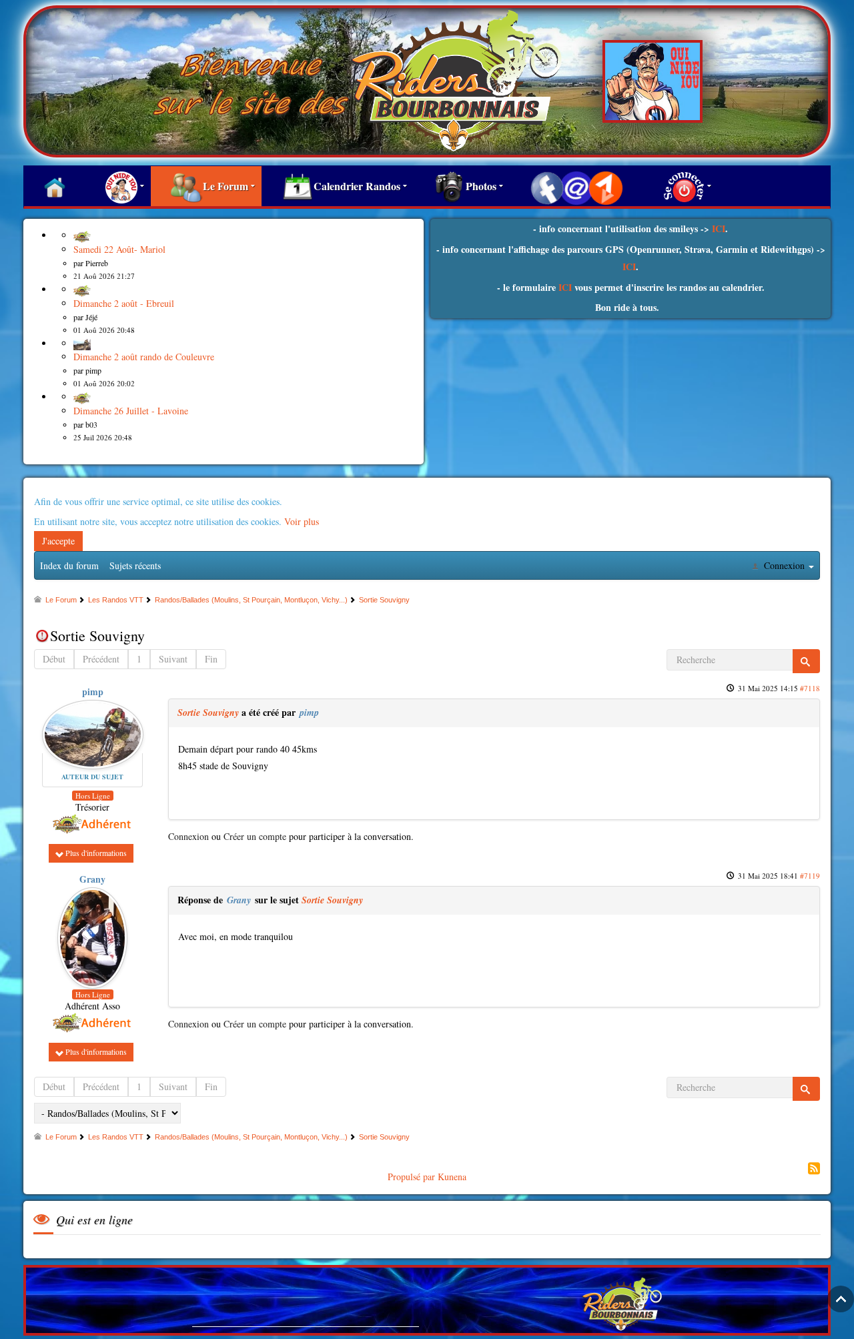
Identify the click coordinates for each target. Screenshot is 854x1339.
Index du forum (69, 565)
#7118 (810, 688)
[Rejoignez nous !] (118, 186)
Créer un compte (255, 836)
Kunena (452, 1176)
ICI (718, 228)
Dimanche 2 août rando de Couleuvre (143, 356)
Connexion (188, 836)
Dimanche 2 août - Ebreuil (123, 303)
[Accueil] (54, 186)
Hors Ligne (92, 796)
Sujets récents (135, 565)
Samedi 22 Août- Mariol (119, 249)
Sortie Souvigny (208, 712)
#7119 (810, 876)
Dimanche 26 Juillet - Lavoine (130, 410)
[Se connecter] (680, 186)
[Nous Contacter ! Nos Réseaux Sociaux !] (576, 186)
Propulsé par (413, 1176)
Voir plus (301, 521)
